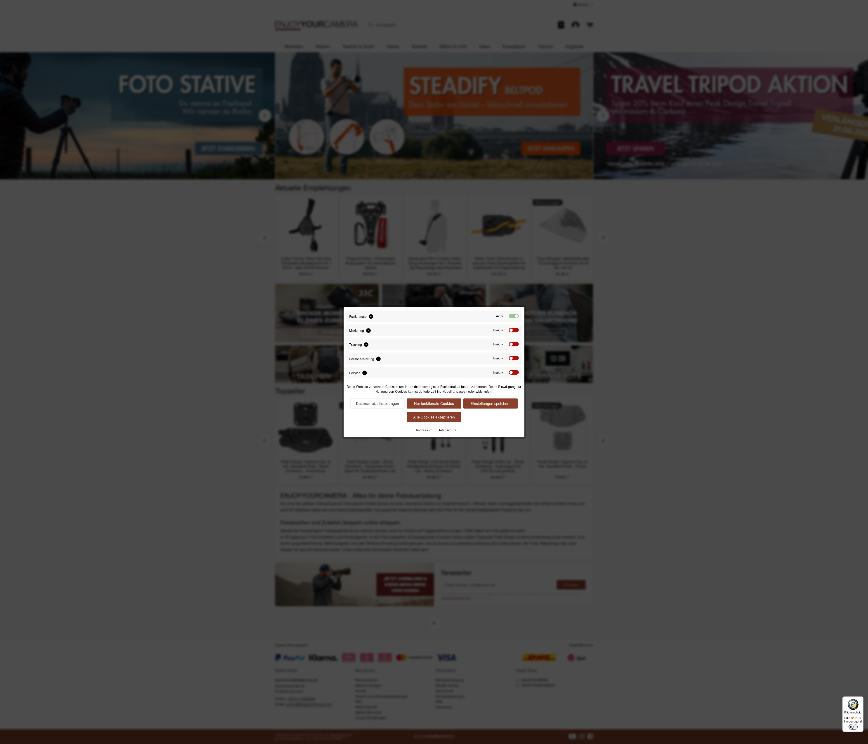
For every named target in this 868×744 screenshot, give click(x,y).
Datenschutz (446, 430)
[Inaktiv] (514, 330)
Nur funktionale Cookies (434, 403)
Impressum (424, 430)
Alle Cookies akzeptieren (434, 417)
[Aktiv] (514, 316)
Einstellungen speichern (490, 403)
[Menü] (860, 699)
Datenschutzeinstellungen (377, 403)
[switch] (853, 727)
